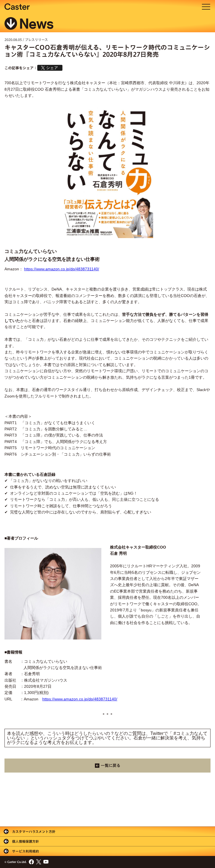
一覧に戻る (110, 766)
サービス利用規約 (25, 851)
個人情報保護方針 (25, 841)
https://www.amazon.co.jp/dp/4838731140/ (61, 269)
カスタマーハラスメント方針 (33, 831)
